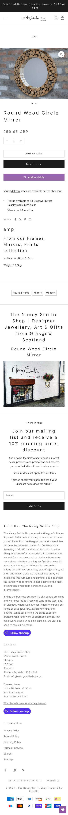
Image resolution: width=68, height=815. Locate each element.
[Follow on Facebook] (5, 770)
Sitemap (8, 759)
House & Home (21, 292)
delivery (15, 191)
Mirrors (38, 292)
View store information (20, 210)
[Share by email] (30, 219)
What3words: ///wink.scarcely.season (24, 703)
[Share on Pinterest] (25, 219)
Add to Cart (34, 153)
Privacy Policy (11, 730)
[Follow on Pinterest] (23, 770)
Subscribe (34, 506)
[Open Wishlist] (62, 809)
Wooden (50, 292)
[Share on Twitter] (20, 219)
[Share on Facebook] (15, 219)
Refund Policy (11, 736)
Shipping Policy (12, 742)
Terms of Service (13, 747)
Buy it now (34, 164)
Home (34, 36)
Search (7, 753)
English (51, 780)
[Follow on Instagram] (14, 770)
